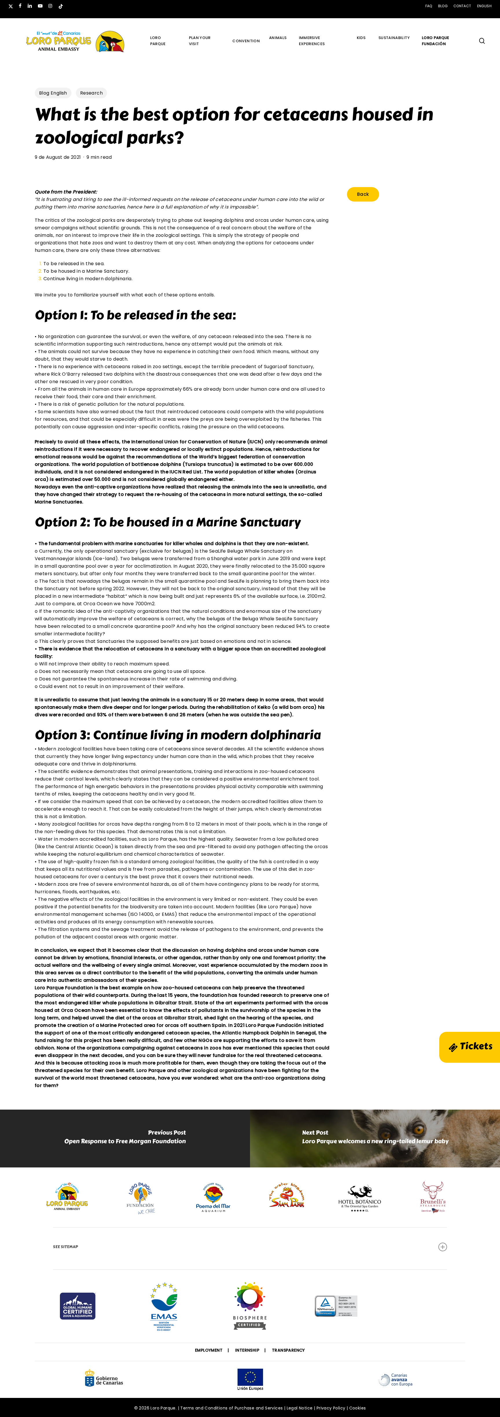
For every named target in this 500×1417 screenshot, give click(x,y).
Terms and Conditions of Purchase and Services (231, 1408)
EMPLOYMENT (209, 1350)
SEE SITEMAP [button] (65, 1247)
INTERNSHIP (247, 1350)
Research (91, 93)
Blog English (53, 93)
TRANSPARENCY (288, 1350)
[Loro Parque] (249, 1308)
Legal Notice (300, 1408)
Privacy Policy (331, 1408)
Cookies (357, 1408)
